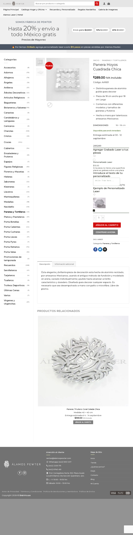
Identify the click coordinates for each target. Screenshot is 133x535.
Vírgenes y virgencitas (9, 302)
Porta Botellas (11, 222)
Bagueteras (10, 102)
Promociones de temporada (12, 259)
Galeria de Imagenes (108, 9)
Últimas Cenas (11, 290)
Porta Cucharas (12, 232)
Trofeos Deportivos (14, 285)
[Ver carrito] (108, 3)
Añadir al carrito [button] (83, 422)
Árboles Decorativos (14, 92)
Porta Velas (10, 252)
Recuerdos (9, 265)
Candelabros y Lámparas (11, 119)
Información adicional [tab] (64, 264)
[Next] (56, 103)
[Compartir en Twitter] (100, 249)
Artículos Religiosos (14, 97)
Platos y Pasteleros (14, 217)
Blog (92, 479)
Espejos (8, 161)
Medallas (9, 202)
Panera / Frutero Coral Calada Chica (83, 409)
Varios (7, 295)
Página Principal (11, 9)
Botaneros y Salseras (15, 107)
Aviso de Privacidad (10, 492)
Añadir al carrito (107, 225)
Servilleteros (10, 270)
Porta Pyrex (10, 242)
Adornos (8, 72)
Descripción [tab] (44, 264)
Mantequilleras (11, 197)
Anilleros (8, 87)
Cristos (7, 136)
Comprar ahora (105, 232)
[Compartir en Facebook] (95, 249)
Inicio (96, 60)
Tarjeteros (9, 275)
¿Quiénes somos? (98, 467)
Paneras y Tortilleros (14, 212)
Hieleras (8, 177)
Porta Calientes (12, 227)
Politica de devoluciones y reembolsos (60, 492)
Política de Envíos (87, 492)
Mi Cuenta (95, 484)
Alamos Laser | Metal (13, 15)
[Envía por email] (105, 249)
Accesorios (10, 67)
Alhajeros (9, 77)
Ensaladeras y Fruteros (11, 155)
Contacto (94, 475)
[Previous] (38, 433)
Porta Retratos (12, 247)
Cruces (7, 142)
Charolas (8, 131)
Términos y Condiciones (31, 492)
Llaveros (8, 192)
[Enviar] (97, 3)
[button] (104, 3)
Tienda (93, 463)
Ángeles (8, 82)
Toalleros (9, 280)
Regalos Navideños (87, 9)
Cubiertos (9, 148)
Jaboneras (9, 181)
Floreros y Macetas (14, 171)
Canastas (9, 112)
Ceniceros (9, 126)
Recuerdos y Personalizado (62, 9)
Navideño (9, 207)
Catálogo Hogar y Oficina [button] (32, 9)
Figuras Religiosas (13, 167)
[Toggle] (24, 141)
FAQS (93, 471)
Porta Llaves (10, 237)
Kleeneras (9, 187)
